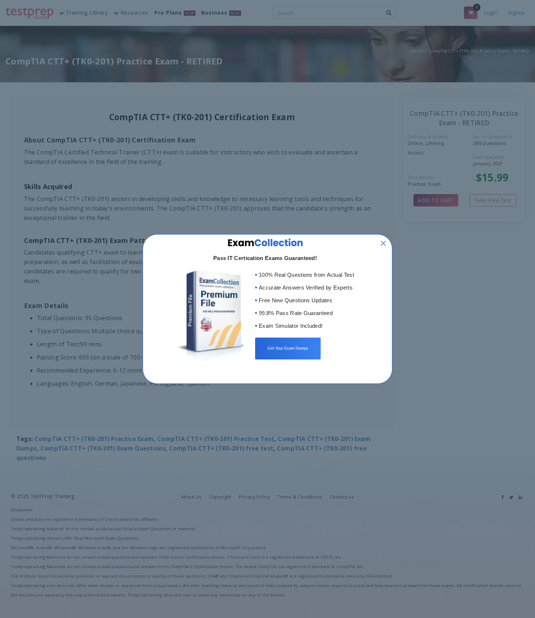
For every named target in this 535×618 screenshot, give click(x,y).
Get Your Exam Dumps (288, 348)
